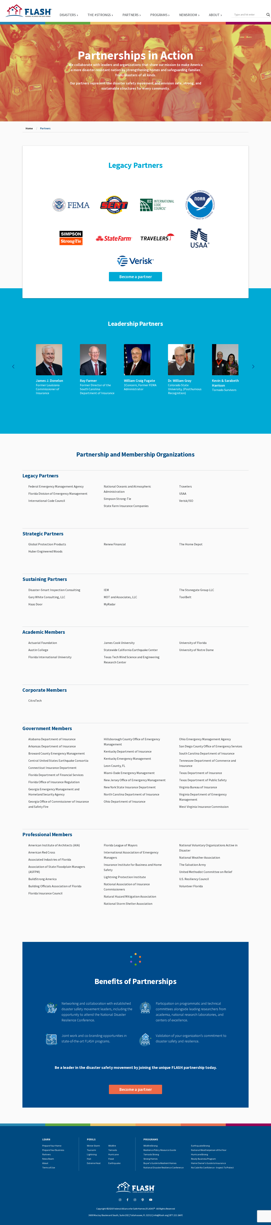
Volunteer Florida (191, 886)
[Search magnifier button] (268, 14)
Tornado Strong (151, 1154)
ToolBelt (185, 597)
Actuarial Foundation (42, 643)
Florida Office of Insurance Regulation (54, 782)
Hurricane (113, 1154)
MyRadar (109, 604)
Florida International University (49, 657)
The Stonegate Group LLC (196, 590)
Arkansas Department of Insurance (52, 746)
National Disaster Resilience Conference (163, 1167)
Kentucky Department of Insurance (128, 751)
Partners (46, 1154)
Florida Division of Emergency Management (57, 493)
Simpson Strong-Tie (117, 499)
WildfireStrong (150, 1145)
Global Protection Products (47, 544)
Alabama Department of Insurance (52, 739)
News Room (48, 1158)
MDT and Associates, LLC (120, 597)
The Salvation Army (192, 865)
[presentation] (13, 366)
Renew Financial (115, 544)
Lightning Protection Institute (125, 877)
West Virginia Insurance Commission (204, 807)
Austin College (38, 650)
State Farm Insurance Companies (126, 506)
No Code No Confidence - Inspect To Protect (212, 1167)
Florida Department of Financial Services (56, 775)
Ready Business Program (203, 1158)
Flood (111, 1158)
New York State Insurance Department (130, 787)
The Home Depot (191, 544)
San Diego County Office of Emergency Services (210, 746)
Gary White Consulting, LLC (46, 597)
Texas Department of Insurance (200, 773)
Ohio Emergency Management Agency (205, 739)
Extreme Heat (94, 1163)
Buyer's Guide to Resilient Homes (159, 1163)
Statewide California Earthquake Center (131, 650)
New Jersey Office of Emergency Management (135, 780)
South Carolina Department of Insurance (206, 753)
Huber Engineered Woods (45, 551)
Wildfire (112, 1145)
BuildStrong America (42, 879)
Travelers (185, 486)
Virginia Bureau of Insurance (198, 787)
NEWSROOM (188, 15)
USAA (182, 493)
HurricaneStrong (199, 1154)
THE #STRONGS (99, 15)
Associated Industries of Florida (49, 859)
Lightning (92, 1154)
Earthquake (114, 1163)
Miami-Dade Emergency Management (129, 773)
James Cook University (119, 643)
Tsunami (91, 1150)
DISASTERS (68, 15)
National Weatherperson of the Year (208, 1150)
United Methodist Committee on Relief (205, 872)
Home (29, 128)
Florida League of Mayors (120, 845)
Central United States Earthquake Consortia (58, 760)
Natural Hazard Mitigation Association (130, 896)
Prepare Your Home (51, 1145)
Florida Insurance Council (45, 893)
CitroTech (35, 700)
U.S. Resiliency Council (194, 879)
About (45, 1163)
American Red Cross (41, 852)
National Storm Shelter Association (128, 904)
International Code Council (46, 501)
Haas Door (35, 604)
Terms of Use (48, 1167)
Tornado (112, 1150)
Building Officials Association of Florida (54, 886)
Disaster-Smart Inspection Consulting (54, 590)
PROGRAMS (158, 15)
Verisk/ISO (186, 501)
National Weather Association (199, 857)
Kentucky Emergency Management (127, 759)
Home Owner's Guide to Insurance (208, 1163)
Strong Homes (150, 1158)
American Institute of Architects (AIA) (54, 845)
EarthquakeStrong (200, 1145)
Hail (89, 1158)
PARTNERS (130, 15)
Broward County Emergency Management (56, 753)
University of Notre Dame (196, 650)
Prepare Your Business (53, 1150)
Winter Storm (93, 1145)
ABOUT (214, 15)
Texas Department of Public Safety (203, 780)
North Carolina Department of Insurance (131, 794)
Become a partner (135, 276)
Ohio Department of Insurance (124, 801)
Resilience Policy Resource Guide (159, 1150)
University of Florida (193, 643)
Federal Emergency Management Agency (56, 486)
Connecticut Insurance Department (52, 768)
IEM (106, 590)
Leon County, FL (114, 766)
